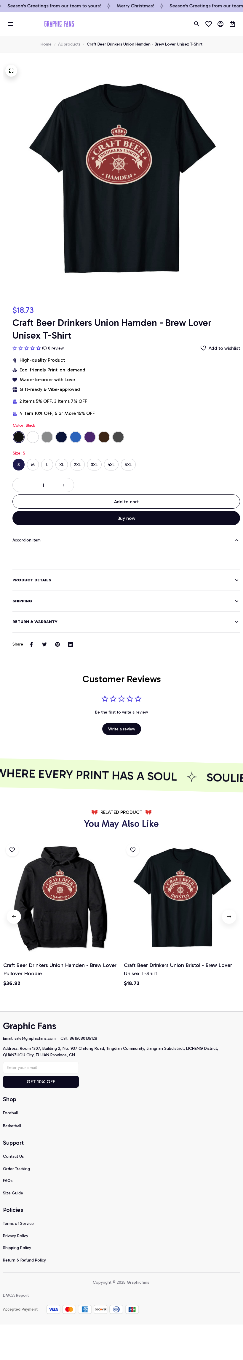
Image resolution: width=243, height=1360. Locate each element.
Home (46, 44)
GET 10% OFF (41, 1081)
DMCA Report (16, 1295)
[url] (37, 1038)
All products (69, 44)
